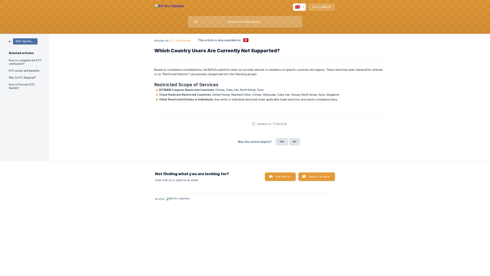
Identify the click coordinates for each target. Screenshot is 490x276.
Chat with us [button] (283, 176)
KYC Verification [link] (180, 40)
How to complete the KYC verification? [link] (25, 62)
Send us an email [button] (319, 176)
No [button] (294, 141)
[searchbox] (245, 22)
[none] (169, 6)
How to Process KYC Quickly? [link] (22, 86)
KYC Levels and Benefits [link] (24, 70)
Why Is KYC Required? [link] (22, 77)
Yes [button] (281, 141)
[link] (23, 41)
